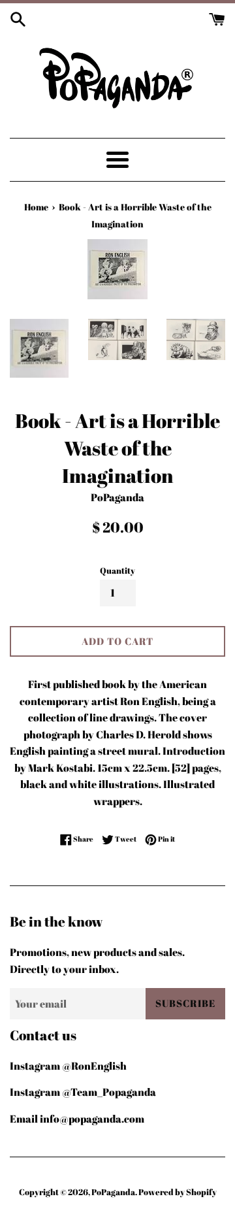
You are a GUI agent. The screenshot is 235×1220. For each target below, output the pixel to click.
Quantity (117, 570)
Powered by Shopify (177, 1192)
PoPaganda (113, 1192)
